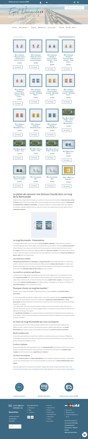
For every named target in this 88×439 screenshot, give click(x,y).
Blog (74, 27)
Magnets (49, 410)
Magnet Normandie (47, 367)
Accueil (14, 27)
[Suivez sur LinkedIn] (77, 2)
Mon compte (69, 410)
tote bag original (69, 369)
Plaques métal (50, 412)
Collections (51, 27)
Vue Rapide (18, 67)
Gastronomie (50, 416)
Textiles (49, 419)
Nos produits (23, 27)
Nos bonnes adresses (32, 405)
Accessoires (50, 421)
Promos (33, 27)
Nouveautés (42, 27)
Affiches (49, 405)
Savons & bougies (51, 414)
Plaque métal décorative (61, 367)
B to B (68, 27)
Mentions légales (70, 412)
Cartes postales (51, 407)
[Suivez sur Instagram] (74, 2)
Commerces (31, 412)
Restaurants (32, 408)
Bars (30, 410)
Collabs (61, 27)
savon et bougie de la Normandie (37, 369)
